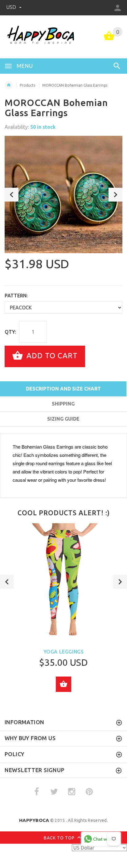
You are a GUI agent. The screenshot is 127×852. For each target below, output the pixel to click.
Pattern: (16, 295)
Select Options (63, 684)
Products (27, 85)
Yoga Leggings (63, 651)
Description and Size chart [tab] (63, 388)
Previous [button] (11, 195)
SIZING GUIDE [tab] (63, 419)
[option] (63, 194)
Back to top (60, 837)
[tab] (63, 429)
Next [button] (115, 195)
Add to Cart (51, 355)
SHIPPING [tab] (63, 403)
